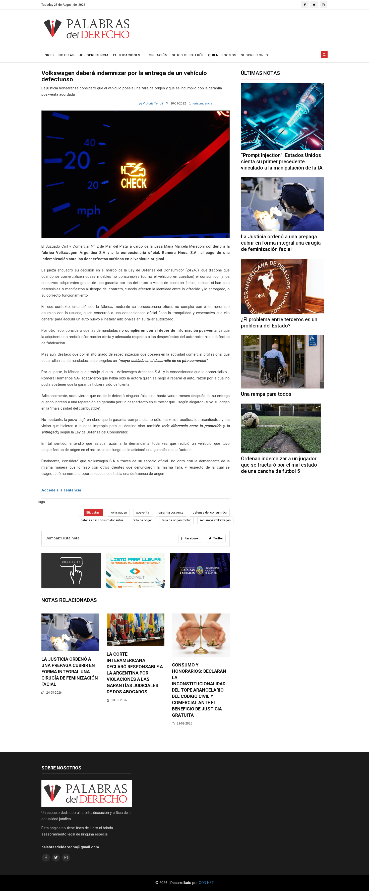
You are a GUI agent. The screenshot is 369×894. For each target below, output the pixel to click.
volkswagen (118, 512)
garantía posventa (170, 512)
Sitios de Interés (188, 55)
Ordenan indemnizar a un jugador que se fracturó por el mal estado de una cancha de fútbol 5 (279, 465)
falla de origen (143, 520)
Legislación (156, 55)
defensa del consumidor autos (102, 520)
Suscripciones (254, 55)
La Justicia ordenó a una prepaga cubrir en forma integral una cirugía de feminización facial (69, 671)
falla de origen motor (176, 520)
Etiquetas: (93, 512)
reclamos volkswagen (215, 520)
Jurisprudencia (94, 55)
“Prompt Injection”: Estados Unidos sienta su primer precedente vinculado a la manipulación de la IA (282, 161)
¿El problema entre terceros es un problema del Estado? (279, 322)
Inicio (49, 55)
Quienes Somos (222, 55)
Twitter (218, 538)
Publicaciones (126, 55)
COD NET (206, 882)
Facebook (191, 538)
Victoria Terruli (153, 103)
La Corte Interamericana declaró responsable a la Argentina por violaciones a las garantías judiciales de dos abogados (135, 672)
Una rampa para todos (266, 394)
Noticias (66, 55)
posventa (142, 512)
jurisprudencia (202, 103)
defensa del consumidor (210, 512)
